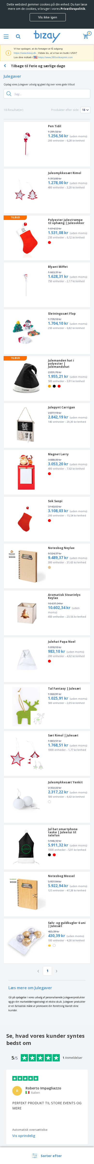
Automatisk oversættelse (29, 1130)
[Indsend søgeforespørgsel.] (9, 93)
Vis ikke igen (47, 17)
